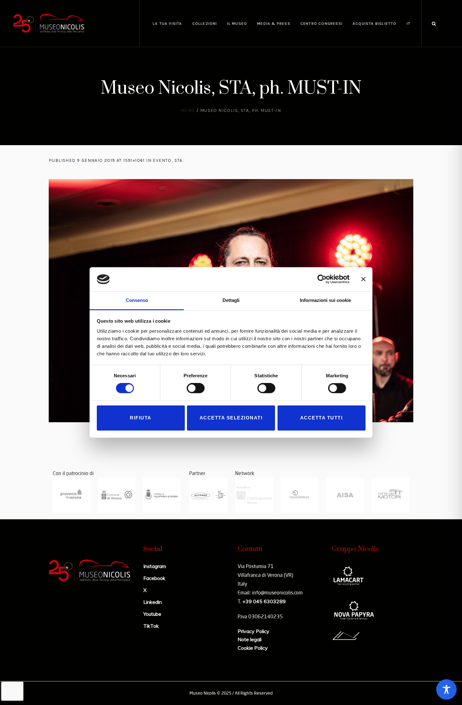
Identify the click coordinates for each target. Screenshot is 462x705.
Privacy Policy (253, 631)
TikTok (151, 626)
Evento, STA (167, 160)
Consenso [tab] (137, 300)
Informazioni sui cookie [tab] (325, 300)
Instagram (154, 566)
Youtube (152, 614)
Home (188, 110)
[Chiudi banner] (363, 279)
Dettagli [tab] (231, 300)
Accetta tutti (321, 417)
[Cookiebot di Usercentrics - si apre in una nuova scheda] (321, 279)
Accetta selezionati (231, 417)
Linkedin (152, 602)
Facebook (154, 578)
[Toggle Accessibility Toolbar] (446, 689)
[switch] (196, 388)
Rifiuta (140, 417)
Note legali (249, 639)
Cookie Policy (253, 648)
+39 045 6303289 (264, 601)
